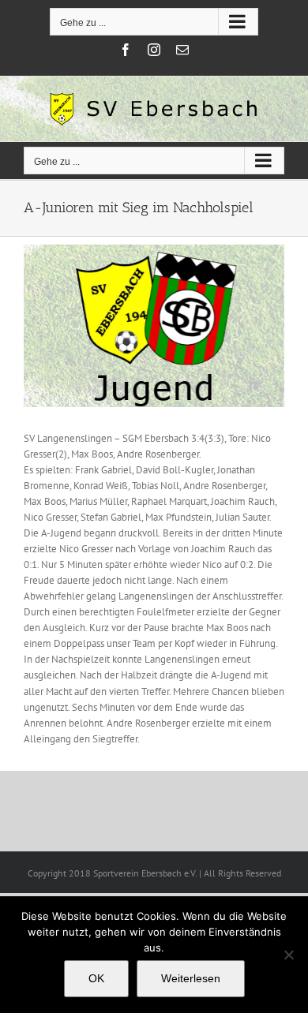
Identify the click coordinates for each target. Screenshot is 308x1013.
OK (96, 978)
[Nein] (288, 955)
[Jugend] (154, 326)
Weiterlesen (190, 978)
